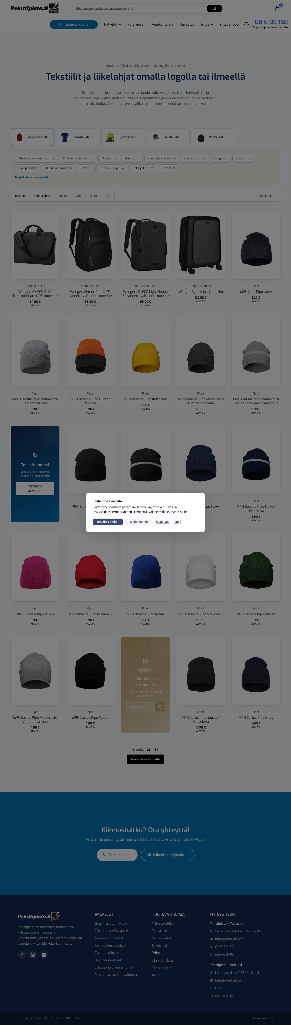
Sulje (177, 522)
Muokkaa (162, 522)
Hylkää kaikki (138, 522)
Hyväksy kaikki (107, 522)
